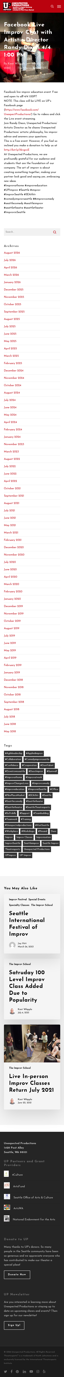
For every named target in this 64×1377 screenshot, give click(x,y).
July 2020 (10, 562)
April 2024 (10, 422)
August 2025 (12, 319)
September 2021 (14, 496)
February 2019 (13, 665)
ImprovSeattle (12, 843)
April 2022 (10, 481)
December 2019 (13, 606)
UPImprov (10, 855)
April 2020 (10, 577)
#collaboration (13, 759)
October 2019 (12, 621)
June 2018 (10, 724)
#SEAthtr (34, 795)
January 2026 (12, 282)
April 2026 (10, 267)
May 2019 (10, 650)
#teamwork (11, 819)
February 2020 (13, 591)
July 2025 (10, 326)
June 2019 (10, 643)
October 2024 (12, 385)
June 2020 (10, 569)
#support (25, 813)
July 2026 (10, 260)
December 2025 (13, 289)
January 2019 (12, 672)
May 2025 (10, 341)
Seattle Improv (51, 843)
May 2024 (10, 415)
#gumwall (52, 771)
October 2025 (12, 304)
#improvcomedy (40, 783)
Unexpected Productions (37, 849)
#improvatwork (34, 777)
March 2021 (11, 532)
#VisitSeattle (42, 825)
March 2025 (11, 356)
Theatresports (12, 849)
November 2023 (14, 444)
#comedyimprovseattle (37, 759)
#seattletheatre (13, 807)
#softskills (10, 813)
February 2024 (13, 429)
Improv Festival (18, 899)
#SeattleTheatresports (38, 807)
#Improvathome (13, 777)
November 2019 (14, 613)
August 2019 (11, 628)
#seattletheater (34, 801)
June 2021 (10, 518)
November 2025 (14, 297)
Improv (9, 837)
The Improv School (29, 68)
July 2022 (10, 466)
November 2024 (14, 378)
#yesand (42, 831)
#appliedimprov (34, 753)
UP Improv (25, 855)
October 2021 (12, 488)
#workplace (11, 831)
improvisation (43, 837)
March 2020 (11, 584)
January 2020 (12, 599)
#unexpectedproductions (18, 825)
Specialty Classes (19, 905)
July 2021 (9, 510)
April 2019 (10, 658)
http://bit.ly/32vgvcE (16, 150)
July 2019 (9, 635)
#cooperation (29, 765)
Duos (53, 831)
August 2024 (12, 392)
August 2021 (11, 503)
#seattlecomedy (13, 801)
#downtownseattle (15, 771)
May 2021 (10, 525)
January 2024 (12, 437)
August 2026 (12, 253)
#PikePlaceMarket (15, 795)
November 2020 (14, 554)
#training (26, 819)
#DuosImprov (36, 771)
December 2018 (13, 680)
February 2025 (13, 363)
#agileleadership (13, 753)
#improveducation (14, 789)
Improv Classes (24, 837)
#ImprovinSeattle (37, 789)
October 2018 (12, 694)
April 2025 (10, 348)
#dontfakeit (47, 765)
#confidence (11, 765)
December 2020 (14, 547)
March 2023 (11, 451)
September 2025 (14, 311)
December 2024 (13, 370)
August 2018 (11, 709)
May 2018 (10, 731)
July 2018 (9, 716)
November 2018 (14, 687)
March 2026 (11, 275)
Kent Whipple (16, 63)
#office (54, 789)
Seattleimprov (31, 843)
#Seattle (46, 795)
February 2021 (13, 540)
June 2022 (10, 473)
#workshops (28, 831)
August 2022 (12, 459)
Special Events (37, 899)
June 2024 (10, 407)
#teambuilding (41, 813)
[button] (59, 6)
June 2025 (10, 334)
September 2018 (14, 702)
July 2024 (10, 400)
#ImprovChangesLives (17, 783)
